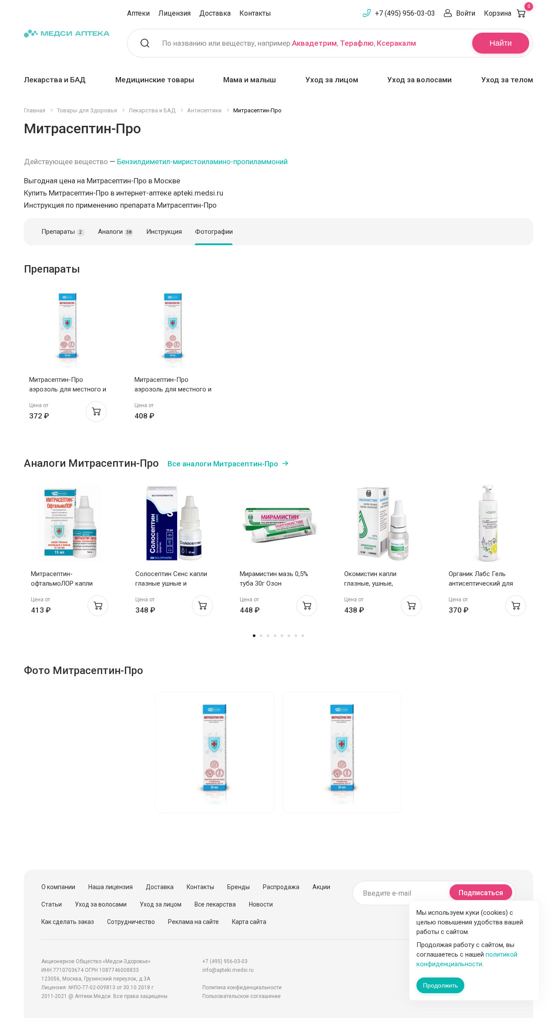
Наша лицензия (110, 886)
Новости (261, 904)
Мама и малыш (249, 79)
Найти (501, 43)
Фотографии (214, 232)
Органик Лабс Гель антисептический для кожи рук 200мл (481, 583)
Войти (465, 13)
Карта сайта (249, 921)
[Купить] (96, 411)
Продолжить (440, 985)
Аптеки (138, 13)
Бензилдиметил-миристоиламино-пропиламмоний (202, 161)
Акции (321, 886)
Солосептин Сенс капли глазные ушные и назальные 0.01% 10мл (171, 583)
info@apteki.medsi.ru (228, 970)
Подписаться (481, 893)
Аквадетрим (314, 43)
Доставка (215, 13)
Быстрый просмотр (68, 331)
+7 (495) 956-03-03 (405, 13)
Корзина (507, 13)
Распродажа (281, 886)
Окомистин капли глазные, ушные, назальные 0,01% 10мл (378, 583)
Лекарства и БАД (55, 79)
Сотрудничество (131, 921)
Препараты (61, 232)
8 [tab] (303, 635)
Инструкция (164, 232)
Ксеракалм (396, 43)
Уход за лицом (331, 79)
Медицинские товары (154, 79)
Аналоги (114, 232)
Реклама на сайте (193, 921)
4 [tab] (275, 635)
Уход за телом (507, 79)
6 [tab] (289, 635)
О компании (58, 886)
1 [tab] (254, 635)
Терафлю (357, 43)
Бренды (238, 886)
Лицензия (174, 13)
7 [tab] (296, 635)
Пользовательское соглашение (241, 996)
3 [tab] (268, 635)
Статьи (51, 904)
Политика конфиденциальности (242, 987)
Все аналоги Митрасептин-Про (223, 463)
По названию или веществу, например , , (289, 43)
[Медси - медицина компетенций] (67, 33)
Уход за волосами (419, 79)
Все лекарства (215, 904)
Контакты (255, 13)
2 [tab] (261, 635)
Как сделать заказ (67, 921)
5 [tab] (282, 635)
